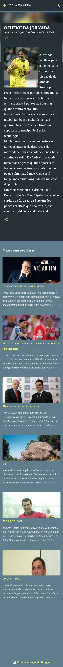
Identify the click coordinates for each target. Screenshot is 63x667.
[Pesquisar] (58, 5)
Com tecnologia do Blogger (33, 662)
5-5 (4, 463)
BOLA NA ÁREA (20, 5)
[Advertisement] (28, 631)
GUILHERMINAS (11, 578)
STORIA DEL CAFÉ (13, 521)
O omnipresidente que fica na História (23, 286)
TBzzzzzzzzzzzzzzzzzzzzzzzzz (21, 406)
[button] (6, 39)
